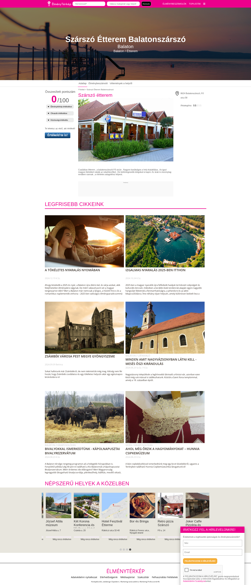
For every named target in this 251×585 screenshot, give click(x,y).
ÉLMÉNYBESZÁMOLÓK (174, 3)
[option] (56, 523)
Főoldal (81, 89)
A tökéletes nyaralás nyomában (72, 270)
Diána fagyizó (164, 521)
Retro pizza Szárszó (51, 523)
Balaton (131, 355)
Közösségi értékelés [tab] (59, 120)
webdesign (107, 582)
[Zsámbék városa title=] (86, 353)
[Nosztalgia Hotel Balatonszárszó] (195, 505)
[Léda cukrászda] (139, 505)
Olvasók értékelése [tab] (59, 113)
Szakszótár (143, 577)
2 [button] (124, 549)
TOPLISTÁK (195, 3)
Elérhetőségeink (109, 577)
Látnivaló (144, 355)
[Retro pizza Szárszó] (56, 505)
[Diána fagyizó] (167, 505)
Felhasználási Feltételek (165, 577)
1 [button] (120, 549)
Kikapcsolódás (66, 445)
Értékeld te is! (57, 135)
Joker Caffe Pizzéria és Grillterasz (79, 525)
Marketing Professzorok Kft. (150, 582)
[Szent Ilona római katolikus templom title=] (166, 353)
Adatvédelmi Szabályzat (194, 581)
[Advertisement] (125, 189)
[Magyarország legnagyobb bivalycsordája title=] (86, 442)
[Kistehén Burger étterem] (111, 505)
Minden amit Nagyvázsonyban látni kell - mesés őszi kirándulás (161, 361)
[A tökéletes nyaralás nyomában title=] (86, 267)
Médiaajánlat (127, 577)
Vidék (129, 445)
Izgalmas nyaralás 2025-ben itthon (156, 270)
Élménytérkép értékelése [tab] (61, 106)
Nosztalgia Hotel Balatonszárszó (194, 523)
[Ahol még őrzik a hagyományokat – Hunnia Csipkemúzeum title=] (166, 442)
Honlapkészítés (96, 582)
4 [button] (130, 549)
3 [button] (127, 549)
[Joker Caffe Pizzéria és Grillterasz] (83, 505)
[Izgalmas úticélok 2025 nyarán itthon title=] (166, 267)
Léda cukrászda (138, 521)
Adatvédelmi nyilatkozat (84, 577)
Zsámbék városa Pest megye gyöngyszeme (80, 356)
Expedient (115, 582)
